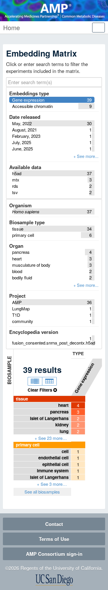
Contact (54, 524)
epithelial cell (55, 464)
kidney (62, 424)
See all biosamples (42, 492)
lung (64, 431)
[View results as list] (35, 381)
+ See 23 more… (51, 438)
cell (65, 451)
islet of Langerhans (49, 418)
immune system (53, 470)
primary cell (27, 445)
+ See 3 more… (52, 484)
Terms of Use (54, 538)
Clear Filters (40, 390)
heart (63, 405)
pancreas (59, 412)
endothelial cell (53, 457)
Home (11, 27)
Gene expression (84, 377)
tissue (22, 399)
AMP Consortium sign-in (54, 553)
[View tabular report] (49, 381)
